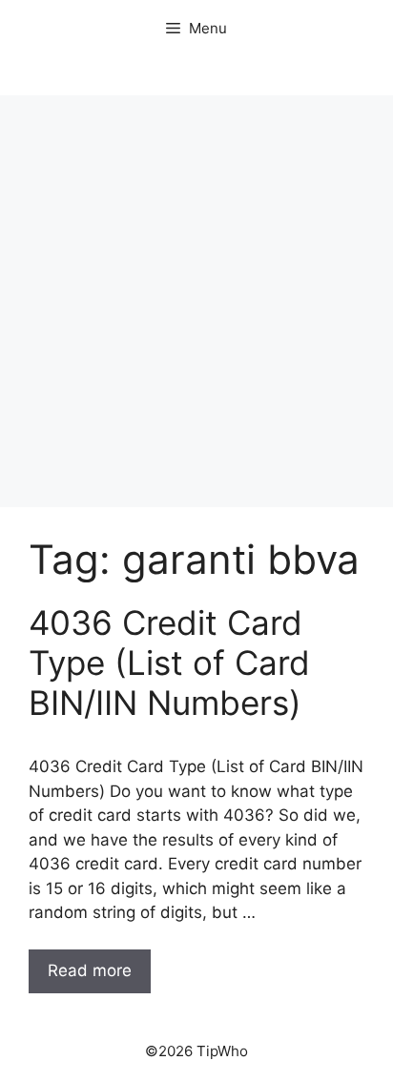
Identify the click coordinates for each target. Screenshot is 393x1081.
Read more (90, 970)
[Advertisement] (196, 301)
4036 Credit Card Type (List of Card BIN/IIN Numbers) (169, 662)
